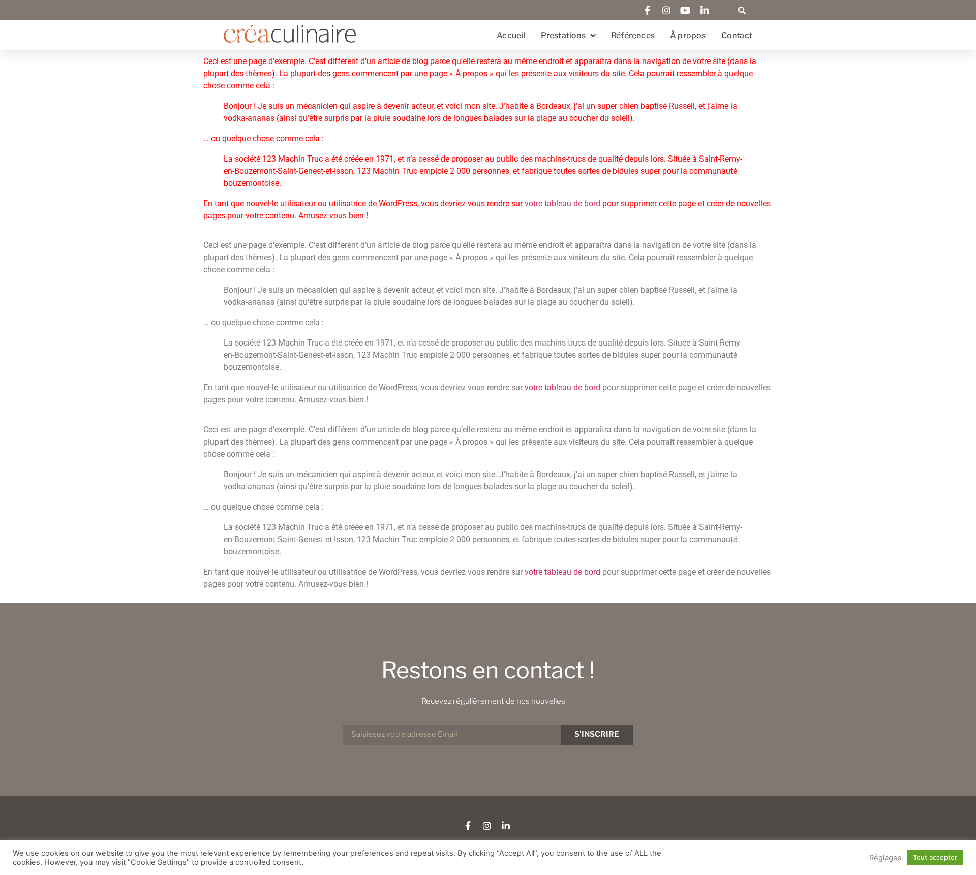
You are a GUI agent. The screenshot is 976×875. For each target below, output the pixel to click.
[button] (742, 10)
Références (633, 35)
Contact (736, 35)
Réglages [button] (885, 857)
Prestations (563, 35)
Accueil (511, 35)
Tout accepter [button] (935, 857)
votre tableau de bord (562, 203)
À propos (688, 35)
